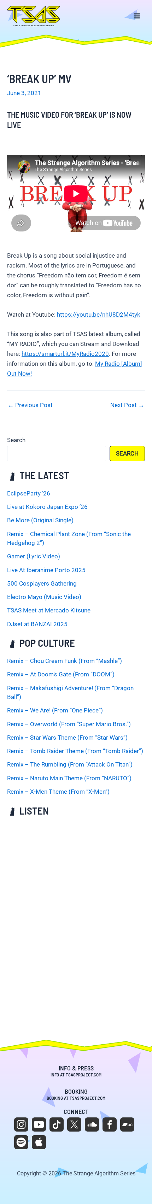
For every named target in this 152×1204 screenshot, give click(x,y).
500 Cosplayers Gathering (42, 583)
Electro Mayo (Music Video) (44, 596)
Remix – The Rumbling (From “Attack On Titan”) (70, 764)
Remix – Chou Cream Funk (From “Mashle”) (64, 660)
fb (110, 1124)
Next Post (127, 405)
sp (21, 1142)
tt (56, 1124)
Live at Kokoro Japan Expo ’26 (47, 506)
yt (39, 1124)
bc (127, 1124)
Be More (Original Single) (40, 520)
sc (92, 1124)
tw (74, 1124)
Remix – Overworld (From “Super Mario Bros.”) (69, 724)
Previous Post (30, 405)
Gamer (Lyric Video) (33, 556)
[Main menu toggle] (137, 16)
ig (21, 1124)
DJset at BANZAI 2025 (37, 624)
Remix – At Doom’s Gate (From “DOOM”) (61, 674)
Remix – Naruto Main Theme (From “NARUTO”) (69, 778)
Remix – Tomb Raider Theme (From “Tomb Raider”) (75, 750)
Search (16, 440)
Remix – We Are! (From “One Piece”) (55, 710)
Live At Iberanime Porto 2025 (46, 570)
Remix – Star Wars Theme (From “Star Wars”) (67, 737)
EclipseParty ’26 (28, 493)
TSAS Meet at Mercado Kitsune (48, 610)
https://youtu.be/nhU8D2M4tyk (98, 314)
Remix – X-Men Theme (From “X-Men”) (58, 791)
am (39, 1142)
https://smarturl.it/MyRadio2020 (65, 353)
